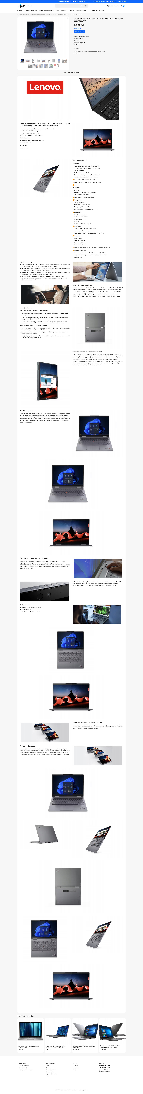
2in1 (82, 51)
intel (90, 51)
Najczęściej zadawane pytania (26, 1069)
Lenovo (77, 53)
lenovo (95, 51)
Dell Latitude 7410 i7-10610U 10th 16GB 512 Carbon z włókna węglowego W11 (110, 1046)
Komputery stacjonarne (31, 10)
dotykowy (86, 51)
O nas (47, 1065)
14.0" (80, 51)
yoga (104, 51)
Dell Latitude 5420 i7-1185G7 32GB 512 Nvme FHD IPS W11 (84, 1047)
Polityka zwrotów (23, 1067)
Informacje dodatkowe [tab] (73, 72)
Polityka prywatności (51, 1069)
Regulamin (48, 1067)
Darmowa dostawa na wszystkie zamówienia (71, 1)
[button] (67, 18)
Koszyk (74, 1069)
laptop (92, 51)
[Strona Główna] (17, 14)
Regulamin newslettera (51, 1074)
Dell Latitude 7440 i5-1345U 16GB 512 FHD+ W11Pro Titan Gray (29, 1047)
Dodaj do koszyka (79, 31)
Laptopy (79, 49)
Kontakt (116, 6)
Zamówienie (76, 1067)
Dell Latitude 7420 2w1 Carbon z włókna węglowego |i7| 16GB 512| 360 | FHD (55, 1047)
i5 (88, 51)
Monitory (72, 10)
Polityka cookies (50, 1071)
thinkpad (99, 51)
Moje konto (110, 6)
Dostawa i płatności (24, 1065)
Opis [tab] (65, 72)
